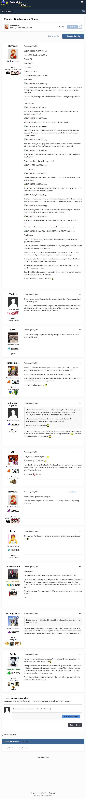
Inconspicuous (13, 613)
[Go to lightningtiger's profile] (13, 371)
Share (62, 27)
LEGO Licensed (27, 28)
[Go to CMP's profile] (13, 460)
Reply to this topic (73, 36)
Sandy (13, 654)
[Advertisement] (43, 774)
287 (14, 354)
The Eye (13, 294)
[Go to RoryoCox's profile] (6, 26)
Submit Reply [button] (75, 725)
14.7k (14, 476)
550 (14, 589)
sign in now (50, 701)
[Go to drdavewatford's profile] (13, 574)
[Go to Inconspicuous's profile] (13, 621)
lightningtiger (12, 363)
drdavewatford (13, 566)
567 (14, 430)
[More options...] (80, 46)
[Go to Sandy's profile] (13, 662)
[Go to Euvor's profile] (13, 539)
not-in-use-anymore (13, 404)
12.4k (14, 678)
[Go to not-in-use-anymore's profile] (13, 413)
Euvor (13, 531)
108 (14, 555)
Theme (34, 793)
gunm (13, 329)
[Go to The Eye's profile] (13, 302)
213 (14, 318)
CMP (13, 452)
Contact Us (43, 793)
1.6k (14, 637)
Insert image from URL (71, 716)
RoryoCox (16, 25)
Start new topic (53, 36)
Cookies (52, 793)
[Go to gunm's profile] (13, 337)
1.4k (14, 67)
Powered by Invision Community (43, 796)
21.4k (14, 387)
